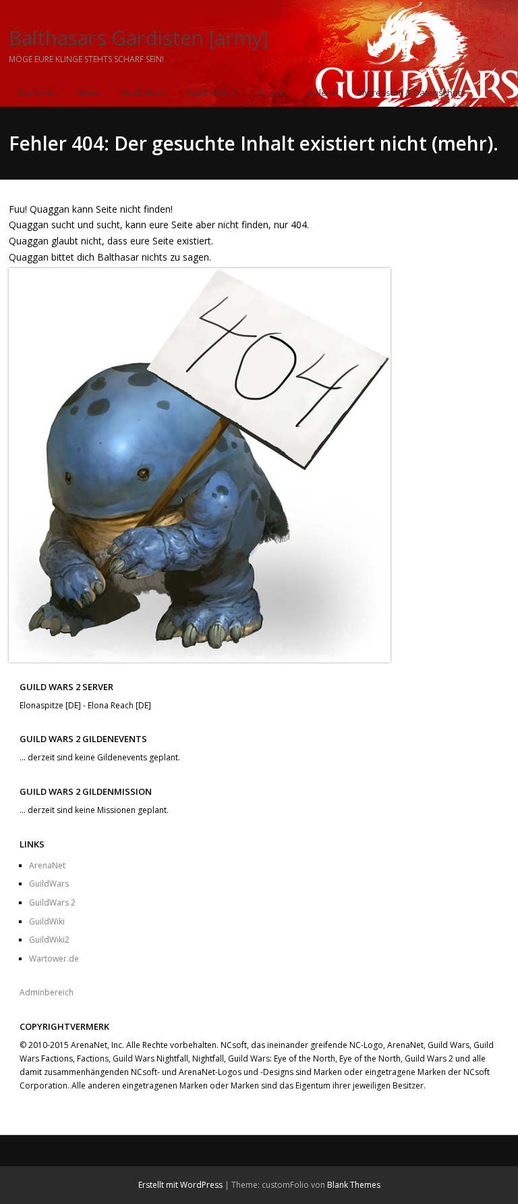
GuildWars (49, 883)
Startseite (37, 92)
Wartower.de (54, 958)
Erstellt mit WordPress (180, 1184)
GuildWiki (47, 921)
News (89, 92)
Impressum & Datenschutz (411, 92)
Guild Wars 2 (212, 92)
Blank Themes (353, 1184)
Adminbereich (47, 992)
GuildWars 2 (52, 902)
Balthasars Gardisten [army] (138, 37)
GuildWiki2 (49, 939)
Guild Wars (143, 92)
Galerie (322, 92)
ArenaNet (47, 865)
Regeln (272, 92)
